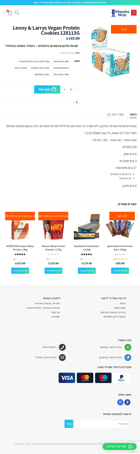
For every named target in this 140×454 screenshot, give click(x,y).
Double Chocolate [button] (40, 67)
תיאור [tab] (133, 114)
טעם (77, 61)
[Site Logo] (120, 12)
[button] (134, 13)
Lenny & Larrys (67, 52)
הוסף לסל (44, 89)
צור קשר (55, 312)
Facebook (77, 102)
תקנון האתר (119, 307)
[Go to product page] (87, 227)
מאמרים (56, 316)
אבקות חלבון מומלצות (114, 316)
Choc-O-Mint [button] (21, 67)
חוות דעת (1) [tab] (115, 114)
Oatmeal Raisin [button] (61, 67)
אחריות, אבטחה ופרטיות (113, 312)
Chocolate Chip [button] (61, 74)
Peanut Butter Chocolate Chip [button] (34, 61)
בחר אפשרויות (118, 270)
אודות (122, 303)
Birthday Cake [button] (42, 74)
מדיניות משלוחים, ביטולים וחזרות (43, 307)
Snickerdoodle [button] (61, 61)
